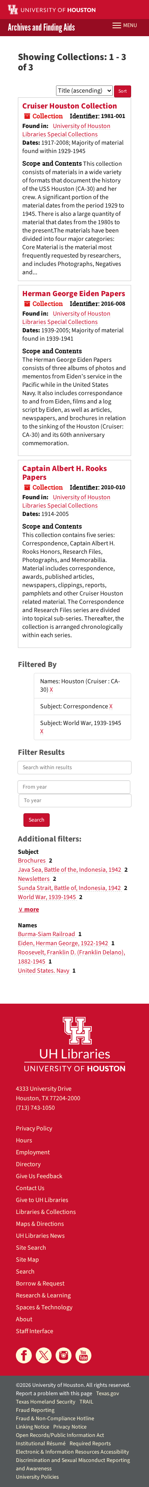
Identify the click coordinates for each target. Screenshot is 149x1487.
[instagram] (64, 1355)
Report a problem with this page (54, 1394)
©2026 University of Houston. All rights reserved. (73, 1385)
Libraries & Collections (46, 1212)
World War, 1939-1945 (47, 897)
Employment (33, 1152)
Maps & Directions (40, 1223)
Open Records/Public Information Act (60, 1435)
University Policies (37, 1477)
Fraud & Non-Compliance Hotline (55, 1419)
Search (25, 1271)
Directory (28, 1164)
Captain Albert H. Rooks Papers (64, 473)
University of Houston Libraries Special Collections (66, 130)
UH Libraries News (40, 1235)
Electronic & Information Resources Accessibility (72, 1452)
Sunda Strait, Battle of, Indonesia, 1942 (70, 888)
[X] (44, 1355)
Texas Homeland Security (45, 1402)
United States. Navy (44, 970)
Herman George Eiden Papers (73, 293)
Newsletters (34, 878)
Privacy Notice (70, 1427)
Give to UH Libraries (42, 1200)
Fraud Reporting (35, 1410)
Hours (24, 1140)
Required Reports (90, 1444)
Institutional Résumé (41, 1444)
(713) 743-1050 (35, 1107)
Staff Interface (34, 1331)
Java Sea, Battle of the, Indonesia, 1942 (70, 869)
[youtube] (83, 1355)
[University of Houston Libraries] (74, 1044)
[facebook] (24, 1355)
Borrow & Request (40, 1283)
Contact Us (30, 1188)
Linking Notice (32, 1427)
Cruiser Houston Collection (69, 106)
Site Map (27, 1259)
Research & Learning (43, 1295)
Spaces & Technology (44, 1307)
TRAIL (86, 1402)
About (24, 1319)
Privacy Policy (34, 1128)
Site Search (31, 1247)
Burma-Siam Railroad (47, 934)
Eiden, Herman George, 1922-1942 (63, 943)
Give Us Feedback (39, 1176)
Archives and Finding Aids (41, 27)
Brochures (32, 860)
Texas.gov (107, 1394)
